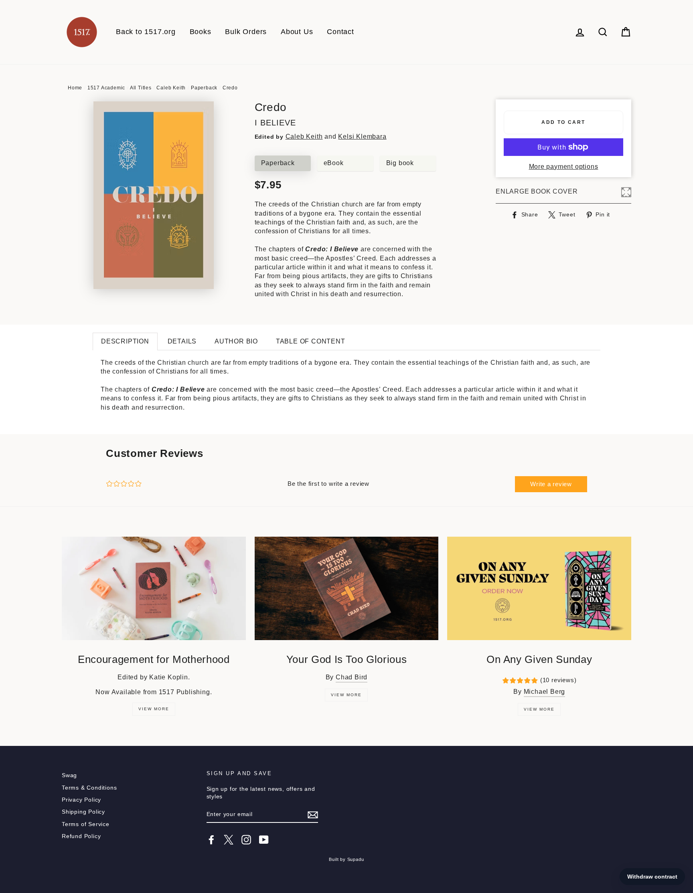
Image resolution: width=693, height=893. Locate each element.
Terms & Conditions (89, 788)
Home (75, 88)
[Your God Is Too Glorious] (347, 588)
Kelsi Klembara (362, 136)
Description (125, 341)
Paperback (204, 88)
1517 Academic (106, 88)
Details (182, 341)
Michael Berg (544, 691)
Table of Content (310, 341)
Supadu (355, 859)
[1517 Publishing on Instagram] (246, 840)
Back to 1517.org (146, 32)
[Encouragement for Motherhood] (154, 588)
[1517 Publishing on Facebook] (211, 840)
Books (200, 32)
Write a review (551, 484)
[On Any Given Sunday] (539, 588)
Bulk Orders (246, 32)
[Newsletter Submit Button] (313, 815)
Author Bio (236, 341)
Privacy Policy (81, 800)
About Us (297, 32)
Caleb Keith (171, 88)
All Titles (141, 88)
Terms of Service (85, 824)
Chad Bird (351, 677)
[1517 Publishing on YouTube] (264, 840)
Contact (340, 32)
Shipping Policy (83, 812)
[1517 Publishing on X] (228, 840)
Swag (69, 775)
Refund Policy (81, 836)
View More (153, 709)
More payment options (563, 166)
